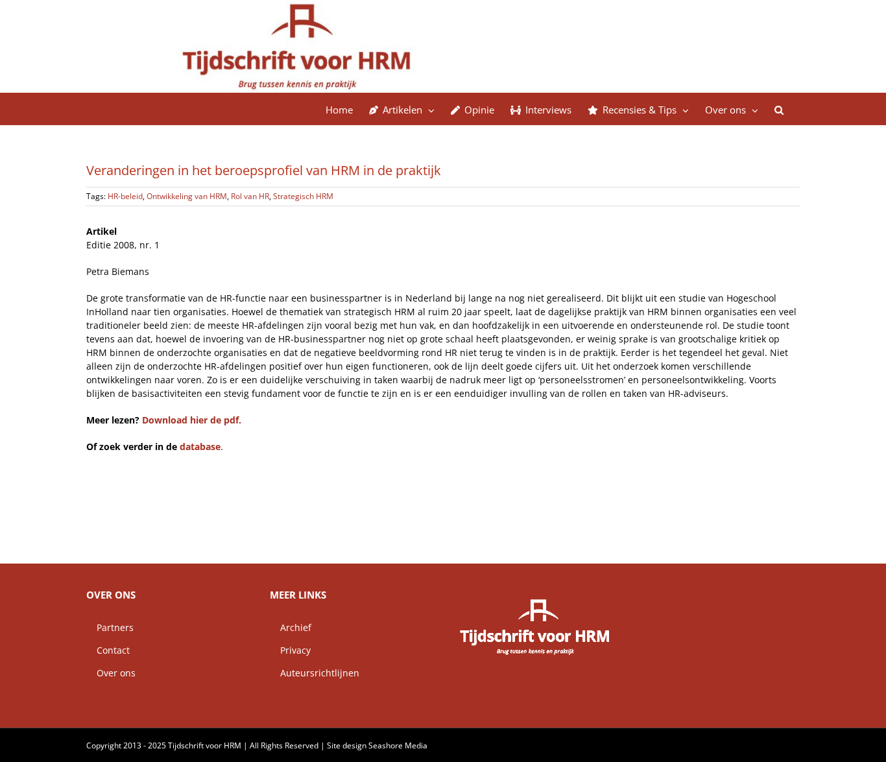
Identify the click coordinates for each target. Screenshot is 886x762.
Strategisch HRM (303, 196)
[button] (779, 109)
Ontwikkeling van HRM (187, 196)
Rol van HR (250, 196)
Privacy (290, 650)
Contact (108, 650)
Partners (110, 627)
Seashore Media (397, 745)
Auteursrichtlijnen (314, 673)
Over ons (111, 673)
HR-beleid (125, 196)
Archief (290, 627)
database (200, 446)
